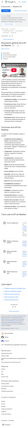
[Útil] (10, 36)
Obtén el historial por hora (11, 300)
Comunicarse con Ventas (7, 386)
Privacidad (11, 420)
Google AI (3, 411)
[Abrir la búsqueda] (20, 2)
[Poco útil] (12, 36)
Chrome (3, 404)
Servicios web (4, 376)
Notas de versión (5, 48)
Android (3, 369)
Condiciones (4, 420)
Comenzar (6, 10)
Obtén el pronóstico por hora (25, 254)
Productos (12, 29)
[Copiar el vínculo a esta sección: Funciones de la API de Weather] (10, 130)
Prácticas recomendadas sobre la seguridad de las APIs (13, 359)
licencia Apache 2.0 (11, 320)
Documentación (19, 30)
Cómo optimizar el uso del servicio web (10, 362)
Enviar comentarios (8, 39)
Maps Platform (15, 2)
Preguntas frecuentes (6, 353)
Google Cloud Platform (6, 409)
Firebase (3, 406)
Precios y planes (5, 383)
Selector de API (5, 356)
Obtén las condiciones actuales (12, 291)
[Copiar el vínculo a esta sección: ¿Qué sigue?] (13, 284)
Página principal (4, 29)
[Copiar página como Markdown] (18, 45)
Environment (5, 7)
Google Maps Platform (8, 30)
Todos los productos (6, 414)
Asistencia (3, 388)
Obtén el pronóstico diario (25, 264)
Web (2, 374)
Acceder (24, 2)
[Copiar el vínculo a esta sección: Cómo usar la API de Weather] (2, 217)
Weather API (17, 7)
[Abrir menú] (2, 2)
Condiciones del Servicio (7, 391)
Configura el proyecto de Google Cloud (14, 288)
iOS (2, 371)
